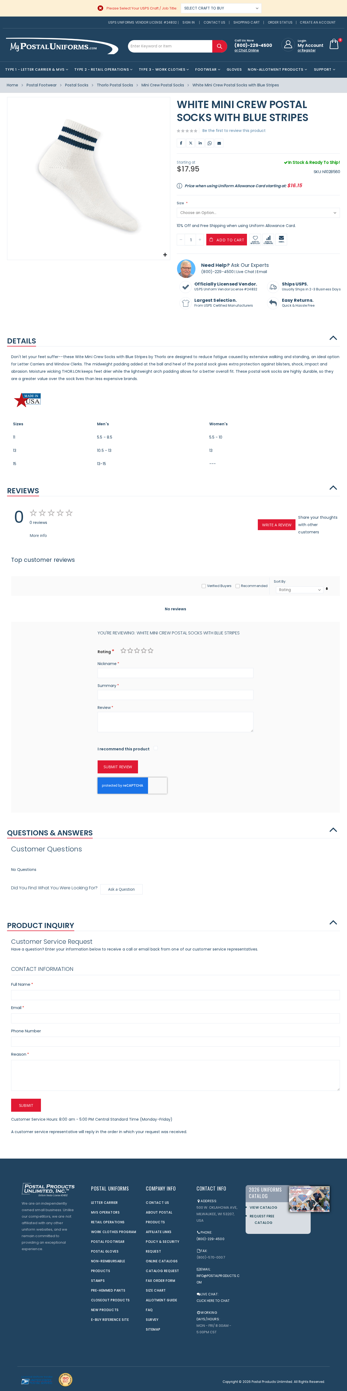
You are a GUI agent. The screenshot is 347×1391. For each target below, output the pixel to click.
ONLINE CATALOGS (162, 1261)
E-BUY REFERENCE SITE (110, 1319)
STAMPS (98, 1280)
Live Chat (245, 271)
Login (302, 40)
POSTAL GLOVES (105, 1251)
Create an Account (318, 22)
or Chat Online (246, 50)
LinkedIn (200, 143)
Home (12, 85)
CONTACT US (157, 1202)
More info (38, 535)
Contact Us (215, 22)
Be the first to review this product (234, 130)
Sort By (279, 581)
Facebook (181, 143)
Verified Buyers (219, 585)
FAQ (149, 1310)
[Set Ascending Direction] (327, 588)
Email (219, 143)
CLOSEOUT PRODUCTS (110, 1300)
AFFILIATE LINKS (159, 1232)
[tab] (173, 338)
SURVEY (152, 1319)
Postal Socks (76, 85)
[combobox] (177, 46)
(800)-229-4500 (217, 271)
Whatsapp (209, 143)
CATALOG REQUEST (162, 1271)
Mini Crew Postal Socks (163, 85)
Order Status (280, 22)
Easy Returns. (297, 300)
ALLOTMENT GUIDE (161, 1300)
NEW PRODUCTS (105, 1310)
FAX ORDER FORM (160, 1280)
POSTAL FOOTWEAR (108, 1241)
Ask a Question (121, 889)
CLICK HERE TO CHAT (213, 1300)
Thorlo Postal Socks (115, 85)
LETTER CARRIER (104, 1202)
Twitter (190, 143)
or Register (307, 50)
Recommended (254, 585)
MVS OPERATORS (105, 1212)
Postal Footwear (42, 85)
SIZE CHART (156, 1290)
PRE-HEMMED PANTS (108, 1290)
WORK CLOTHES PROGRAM (113, 1232)
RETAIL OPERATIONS (108, 1222)
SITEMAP (153, 1329)
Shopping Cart (246, 22)
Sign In (188, 22)
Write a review (276, 524)
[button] (165, 255)
